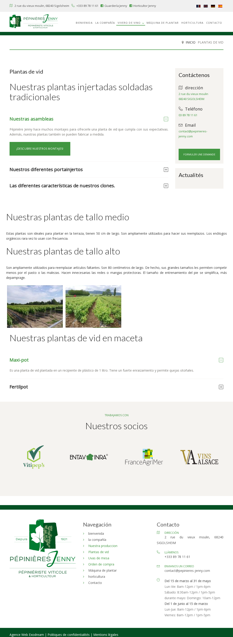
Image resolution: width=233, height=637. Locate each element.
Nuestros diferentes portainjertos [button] (46, 169)
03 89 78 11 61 (188, 115)
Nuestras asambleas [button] (31, 119)
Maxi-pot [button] (19, 360)
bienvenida (84, 22)
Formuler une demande (199, 154)
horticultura (192, 22)
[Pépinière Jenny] (34, 22)
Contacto (214, 22)
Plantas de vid (98, 552)
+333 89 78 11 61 (87, 6)
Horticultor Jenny (144, 6)
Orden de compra (101, 564)
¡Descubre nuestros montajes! (39, 149)
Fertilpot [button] (19, 387)
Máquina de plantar (163, 22)
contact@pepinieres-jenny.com (187, 570)
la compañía (105, 22)
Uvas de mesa (98, 558)
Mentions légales (105, 634)
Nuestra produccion (102, 546)
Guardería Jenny (115, 6)
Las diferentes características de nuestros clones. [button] (62, 185)
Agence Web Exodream (27, 634)
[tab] (89, 119)
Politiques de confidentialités (69, 634)
